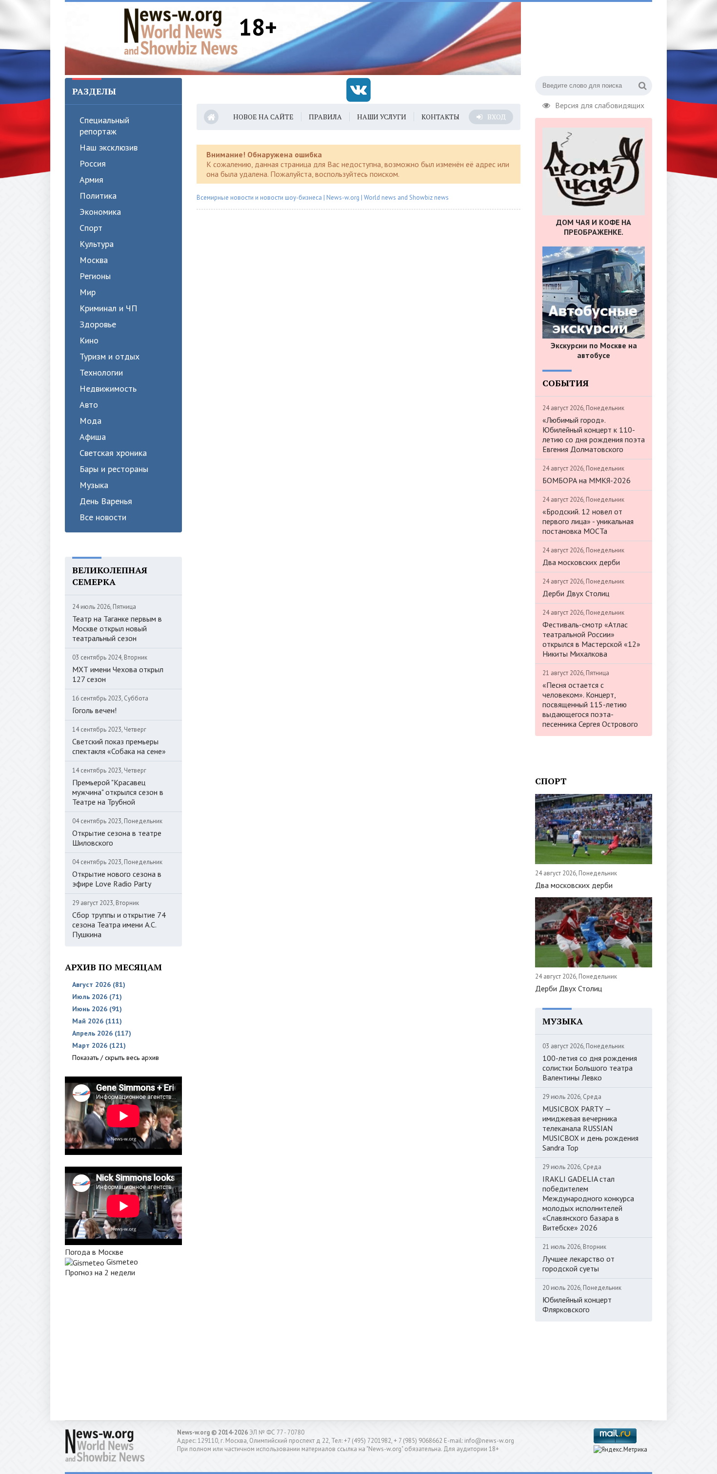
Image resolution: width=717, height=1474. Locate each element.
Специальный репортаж (104, 125)
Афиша (93, 436)
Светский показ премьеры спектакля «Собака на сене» (119, 746)
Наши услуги (381, 116)
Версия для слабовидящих (599, 104)
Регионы (95, 276)
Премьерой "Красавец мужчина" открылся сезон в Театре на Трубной (117, 792)
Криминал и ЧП (109, 308)
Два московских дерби (581, 562)
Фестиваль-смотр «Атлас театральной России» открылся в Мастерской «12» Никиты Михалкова (591, 639)
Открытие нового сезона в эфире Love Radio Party (116, 878)
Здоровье (98, 324)
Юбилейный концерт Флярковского (577, 1304)
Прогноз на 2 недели (100, 1272)
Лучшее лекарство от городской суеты (578, 1263)
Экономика (100, 211)
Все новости (103, 517)
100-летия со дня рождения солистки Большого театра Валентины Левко (589, 1067)
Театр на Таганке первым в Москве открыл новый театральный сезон (117, 628)
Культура (97, 243)
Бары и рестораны (114, 468)
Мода (90, 420)
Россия (93, 163)
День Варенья (106, 501)
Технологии (101, 372)
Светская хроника (113, 452)
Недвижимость (108, 388)
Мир (88, 292)
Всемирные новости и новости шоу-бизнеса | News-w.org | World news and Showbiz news (323, 197)
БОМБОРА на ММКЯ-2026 (586, 480)
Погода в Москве (94, 1252)
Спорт (91, 227)
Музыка (94, 485)
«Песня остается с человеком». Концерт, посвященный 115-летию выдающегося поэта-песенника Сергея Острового (590, 704)
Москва (94, 259)
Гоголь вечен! (94, 710)
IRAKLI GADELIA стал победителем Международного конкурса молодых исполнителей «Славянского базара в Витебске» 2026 (588, 1203)
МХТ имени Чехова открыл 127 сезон (117, 674)
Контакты (440, 116)
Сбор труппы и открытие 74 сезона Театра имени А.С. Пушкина (119, 924)
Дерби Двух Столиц (575, 593)
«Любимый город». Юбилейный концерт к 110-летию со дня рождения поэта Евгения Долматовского (593, 434)
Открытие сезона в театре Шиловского (116, 838)
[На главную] (181, 31)
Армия (91, 179)
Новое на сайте (263, 116)
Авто (89, 404)
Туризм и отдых (109, 356)
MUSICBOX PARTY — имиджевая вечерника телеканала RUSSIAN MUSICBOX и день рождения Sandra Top (590, 1128)
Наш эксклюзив (109, 147)
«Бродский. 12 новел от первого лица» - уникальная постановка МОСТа (588, 521)
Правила (325, 116)
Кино (89, 340)
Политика (98, 195)
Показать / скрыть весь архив (115, 1057)
